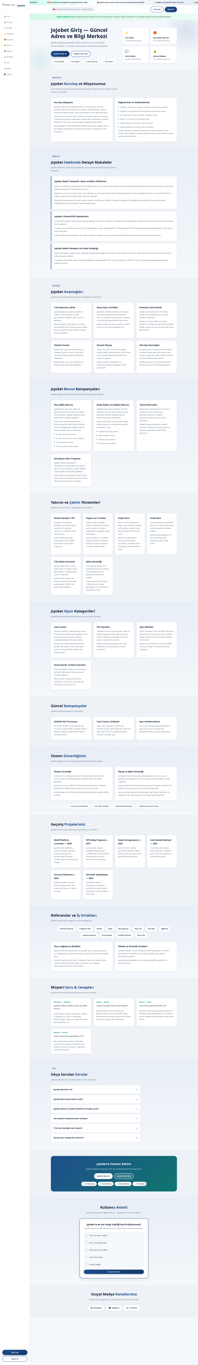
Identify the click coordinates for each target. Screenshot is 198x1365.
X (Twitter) (133, 1308)
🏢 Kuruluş (8, 22)
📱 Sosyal (7, 74)
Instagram (97, 1308)
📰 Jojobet (8, 28)
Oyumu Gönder (114, 1272)
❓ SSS (6, 63)
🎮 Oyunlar (8, 51)
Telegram (115, 1308)
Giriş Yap (15, 1352)
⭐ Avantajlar (9, 34)
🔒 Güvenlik (8, 57)
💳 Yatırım (8, 45)
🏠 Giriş (7, 16)
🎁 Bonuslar (8, 39)
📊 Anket (7, 68)
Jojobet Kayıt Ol (60, 54)
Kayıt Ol (15, 1359)
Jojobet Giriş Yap (81, 54)
